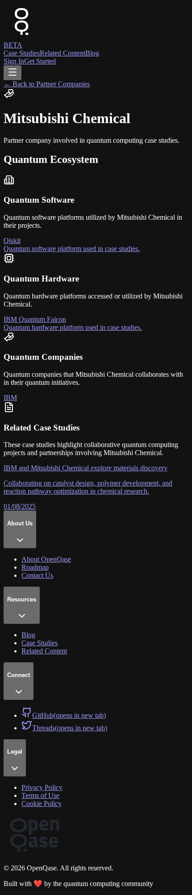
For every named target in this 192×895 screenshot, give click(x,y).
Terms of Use (40, 795)
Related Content (62, 53)
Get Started (40, 61)
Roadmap (35, 567)
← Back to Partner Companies (47, 84)
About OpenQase (46, 559)
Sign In (14, 61)
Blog (92, 53)
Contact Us (37, 575)
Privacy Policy (42, 787)
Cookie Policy (41, 803)
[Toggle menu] (12, 72)
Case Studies (22, 53)
